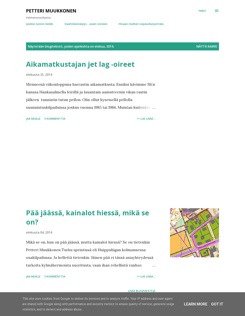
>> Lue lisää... (146, 118)
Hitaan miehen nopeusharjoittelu (141, 24)
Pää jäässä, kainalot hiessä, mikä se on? (87, 217)
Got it (217, 304)
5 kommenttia (54, 118)
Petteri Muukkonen (51, 10)
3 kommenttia (54, 276)
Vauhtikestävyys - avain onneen (86, 24)
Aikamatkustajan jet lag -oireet (80, 64)
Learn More (195, 304)
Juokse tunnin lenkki (39, 24)
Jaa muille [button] (33, 118)
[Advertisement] (90, 165)
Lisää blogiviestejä (141, 291)
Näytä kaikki (206, 46)
